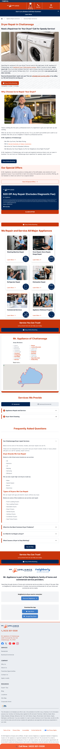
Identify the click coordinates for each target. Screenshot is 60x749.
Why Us (3, 664)
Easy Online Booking (30, 7)
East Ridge (17, 356)
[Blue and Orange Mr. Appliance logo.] (21, 570)
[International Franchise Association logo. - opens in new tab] (4, 706)
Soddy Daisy (34, 359)
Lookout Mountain (36, 347)
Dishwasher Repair (39, 282)
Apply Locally (5, 678)
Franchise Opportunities (8, 671)
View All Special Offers (29, 181)
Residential (17, 404)
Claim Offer (30, 212)
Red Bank (33, 353)
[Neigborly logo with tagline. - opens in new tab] (43, 570)
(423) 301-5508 (10, 631)
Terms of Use (6, 730)
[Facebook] (2, 643)
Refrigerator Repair (13, 282)
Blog (2, 691)
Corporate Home (6, 701)
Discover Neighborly (29, 598)
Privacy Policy (16, 730)
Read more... (16, 362)
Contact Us (4, 674)
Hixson (33, 345)
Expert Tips (4, 687)
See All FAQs (30, 547)
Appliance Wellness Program (42, 310)
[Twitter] (6, 643)
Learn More (10, 259)
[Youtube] (13, 643)
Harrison (16, 359)
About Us (4, 667)
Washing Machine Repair (15, 252)
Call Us (38, 7)
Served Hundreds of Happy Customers (19, 144)
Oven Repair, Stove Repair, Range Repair (42, 253)
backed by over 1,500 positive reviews (24, 67)
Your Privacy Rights (52, 730)
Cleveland (17, 353)
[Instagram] (17, 643)
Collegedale (17, 354)
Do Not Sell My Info (36, 730)
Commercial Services (14, 310)
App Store (31, 611)
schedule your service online (41, 76)
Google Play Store (31, 616)
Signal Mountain (35, 358)
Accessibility (25, 730)
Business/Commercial (45, 404)
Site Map (3, 698)
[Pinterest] (10, 643)
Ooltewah (33, 351)
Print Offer (7, 206)
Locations (4, 694)
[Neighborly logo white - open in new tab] (5, 1)
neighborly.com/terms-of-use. (11, 202)
